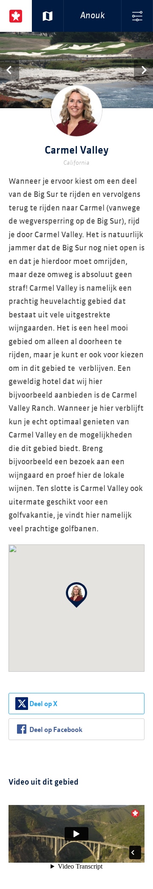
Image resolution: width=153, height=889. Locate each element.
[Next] (143, 70)
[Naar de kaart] (48, 16)
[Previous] (9, 70)
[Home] (16, 16)
